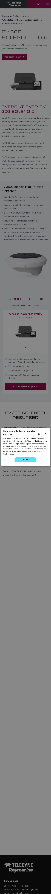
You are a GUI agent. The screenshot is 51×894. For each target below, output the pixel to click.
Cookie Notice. (8, 454)
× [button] (46, 433)
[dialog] (25, 447)
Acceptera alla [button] (25, 460)
